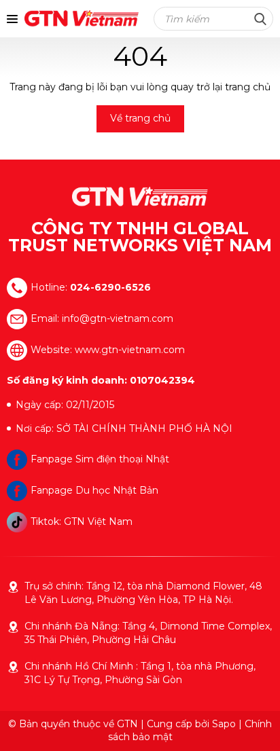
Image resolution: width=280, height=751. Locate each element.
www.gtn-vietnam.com (130, 350)
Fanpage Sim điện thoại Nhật (100, 459)
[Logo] (140, 197)
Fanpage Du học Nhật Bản (94, 490)
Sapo (224, 724)
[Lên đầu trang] (256, 724)
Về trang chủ (140, 118)
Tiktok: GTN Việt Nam (82, 521)
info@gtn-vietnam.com (117, 318)
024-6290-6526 (110, 287)
